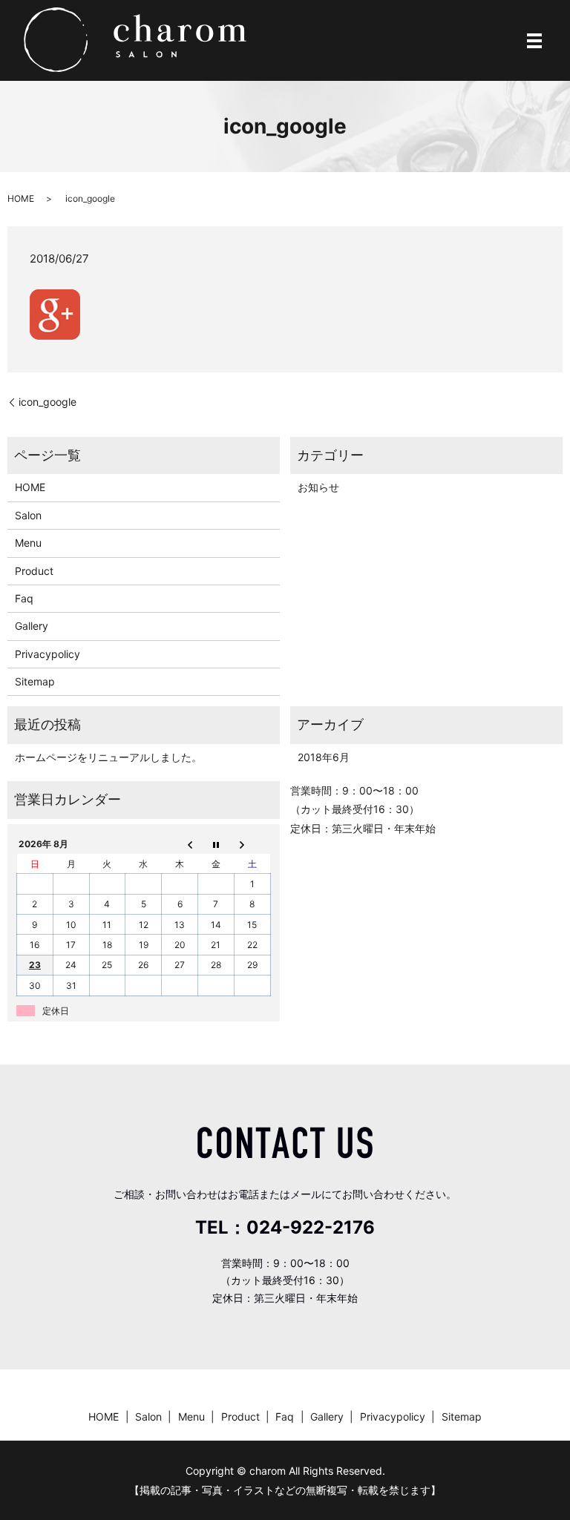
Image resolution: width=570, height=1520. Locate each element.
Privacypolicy (47, 654)
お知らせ (318, 487)
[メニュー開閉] (534, 40)
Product (34, 571)
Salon (28, 515)
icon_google (47, 401)
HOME (20, 198)
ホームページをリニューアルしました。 (108, 757)
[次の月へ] (252, 844)
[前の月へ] (180, 844)
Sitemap (35, 681)
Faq (24, 598)
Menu (28, 542)
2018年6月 (324, 757)
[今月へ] (215, 844)
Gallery (31, 625)
